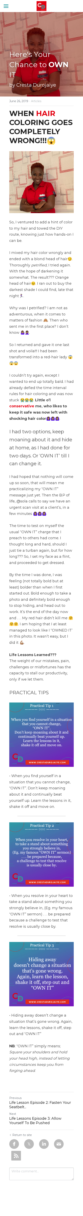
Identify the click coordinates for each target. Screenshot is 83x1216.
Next (12, 1114)
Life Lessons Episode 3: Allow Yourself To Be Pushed (35, 1120)
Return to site (22, 1135)
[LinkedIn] (44, 1144)
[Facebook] (14, 1144)
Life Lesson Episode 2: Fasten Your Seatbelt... (40, 1104)
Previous (15, 1098)
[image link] (41, 5)
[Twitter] (29, 1144)
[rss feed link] (16, 1156)
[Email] (59, 1144)
